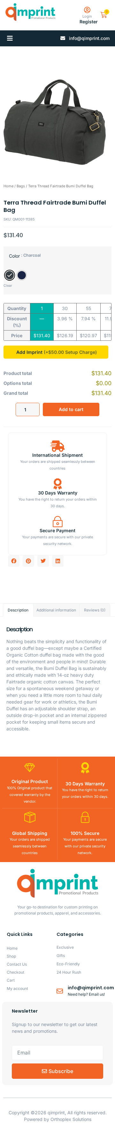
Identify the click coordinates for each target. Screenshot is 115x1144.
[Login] (87, 10)
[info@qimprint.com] (60, 991)
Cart (11, 980)
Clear (8, 286)
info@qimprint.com (91, 987)
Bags (21, 186)
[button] (9, 38)
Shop (11, 956)
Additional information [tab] (56, 610)
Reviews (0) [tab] (94, 610)
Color (14, 256)
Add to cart (71, 409)
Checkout (15, 972)
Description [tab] (18, 610)
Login (87, 16)
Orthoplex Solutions (70, 1119)
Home (8, 186)
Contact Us (17, 964)
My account (17, 988)
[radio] (9, 275)
